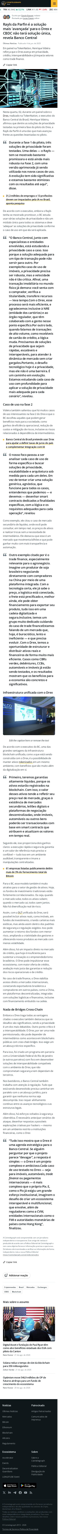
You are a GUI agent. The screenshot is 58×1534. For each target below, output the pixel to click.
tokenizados (26, 762)
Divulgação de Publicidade (38, 1473)
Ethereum (7, 1427)
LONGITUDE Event (10, 1476)
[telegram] (15, 1493)
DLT (20, 912)
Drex (5, 115)
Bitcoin (5, 1422)
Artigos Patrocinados (41, 1411)
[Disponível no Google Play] (28, 1485)
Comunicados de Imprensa (39, 1418)
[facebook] (20, 1493)
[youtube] (25, 1493)
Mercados (7, 1416)
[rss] (31, 1493)
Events (5, 1463)
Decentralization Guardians (10, 1470)
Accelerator (7, 1457)
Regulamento (8, 1443)
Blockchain (7, 1432)
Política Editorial (39, 1466)
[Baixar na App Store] (10, 1485)
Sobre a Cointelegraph (38, 1459)
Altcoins (6, 1438)
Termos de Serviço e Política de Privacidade (20, 1529)
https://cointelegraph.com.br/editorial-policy (21, 1255)
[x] (4, 1493)
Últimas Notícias (10, 43)
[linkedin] (9, 1493)
